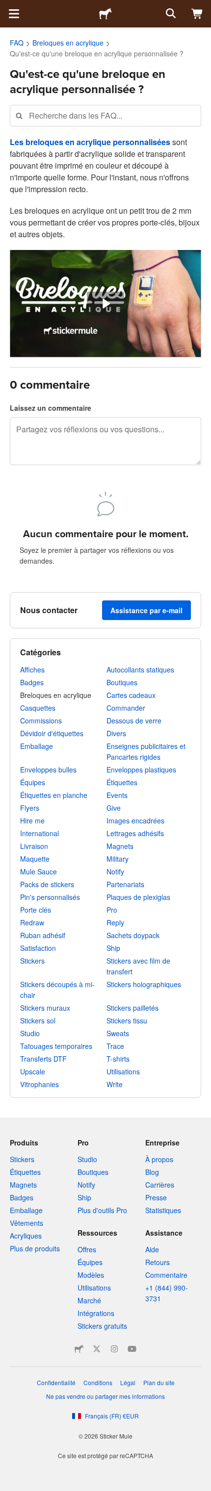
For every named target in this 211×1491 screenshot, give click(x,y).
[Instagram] (114, 1349)
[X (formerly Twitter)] (97, 1349)
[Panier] (197, 13)
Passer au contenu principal (7, 7)
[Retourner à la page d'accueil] (105, 13)
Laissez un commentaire (50, 408)
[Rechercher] (170, 13)
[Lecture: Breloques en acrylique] (105, 304)
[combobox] (105, 115)
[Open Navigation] (13, 13)
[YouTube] (132, 1349)
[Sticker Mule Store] (79, 1349)
